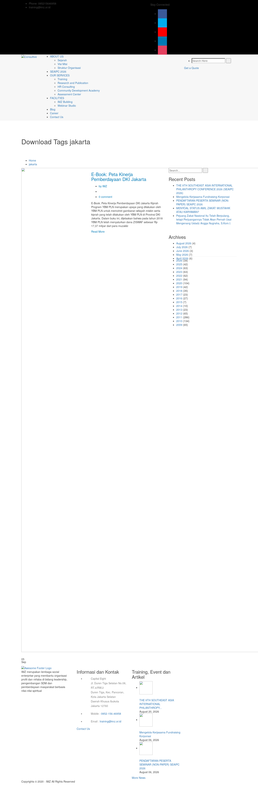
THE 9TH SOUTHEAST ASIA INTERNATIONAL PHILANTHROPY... (156, 704)
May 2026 (182, 254)
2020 (179, 283)
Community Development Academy (79, 90)
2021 (179, 279)
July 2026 (182, 247)
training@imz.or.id (110, 721)
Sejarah (62, 60)
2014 (179, 306)
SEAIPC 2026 (58, 71)
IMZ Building (65, 102)
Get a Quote (191, 68)
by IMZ (103, 186)
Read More (98, 231)
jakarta (33, 164)
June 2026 (182, 251)
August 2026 (183, 243)
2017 (179, 294)
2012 (179, 313)
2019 (179, 287)
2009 (179, 325)
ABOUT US (56, 56)
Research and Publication (73, 83)
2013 (179, 309)
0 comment (105, 197)
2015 (179, 302)
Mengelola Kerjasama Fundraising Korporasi (202, 197)
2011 (179, 317)
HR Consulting (66, 87)
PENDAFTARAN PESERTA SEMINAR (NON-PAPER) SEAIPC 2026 (159, 764)
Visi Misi (62, 64)
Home (32, 160)
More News (138, 778)
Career (54, 113)
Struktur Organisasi (69, 68)
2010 (179, 321)
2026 (179, 260)
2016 (179, 298)
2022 (179, 275)
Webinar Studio (67, 105)
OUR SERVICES (60, 75)
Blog (52, 109)
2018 (179, 291)
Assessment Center (69, 94)
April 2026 (182, 258)
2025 (179, 264)
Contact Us (56, 117)
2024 (179, 268)
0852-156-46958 (111, 713)
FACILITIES (57, 98)
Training (62, 79)
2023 (179, 272)
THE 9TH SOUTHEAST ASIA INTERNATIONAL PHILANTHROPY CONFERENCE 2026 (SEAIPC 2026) (205, 189)
